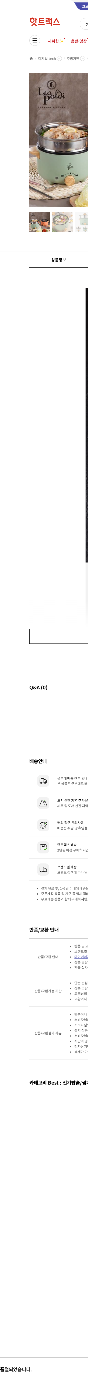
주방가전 (73, 58)
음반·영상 (79, 41)
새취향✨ (56, 41)
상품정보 (58, 260)
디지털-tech (47, 58)
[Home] (31, 58)
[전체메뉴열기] (34, 40)
